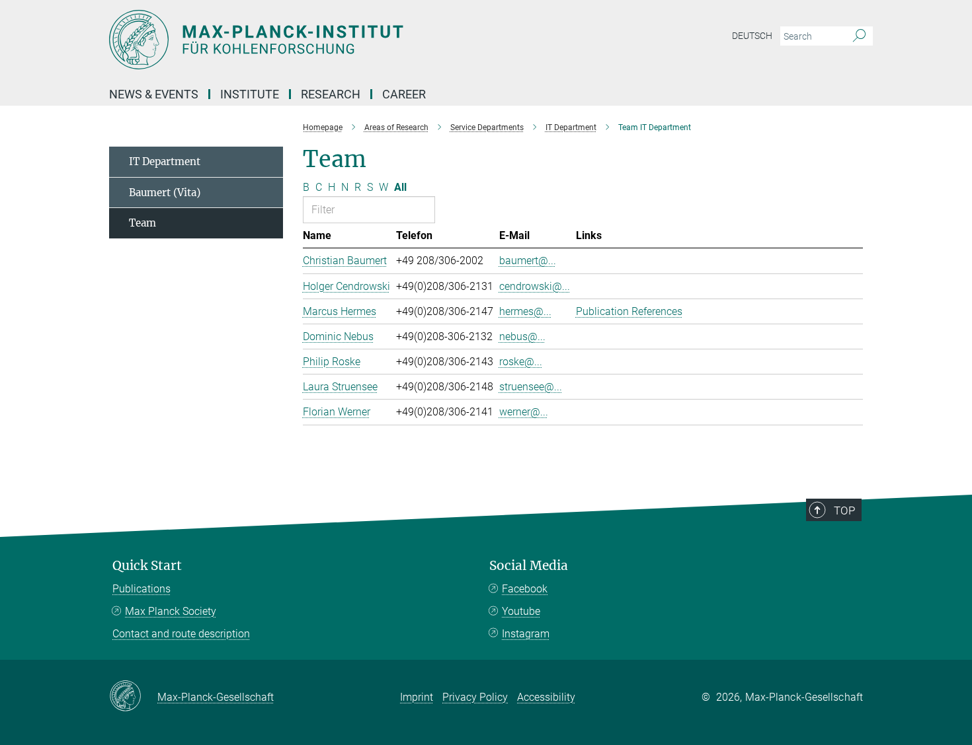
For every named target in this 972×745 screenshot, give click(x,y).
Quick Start (147, 565)
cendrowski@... (534, 286)
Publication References (629, 311)
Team (142, 223)
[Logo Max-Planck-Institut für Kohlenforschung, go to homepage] (357, 39)
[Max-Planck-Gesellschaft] (133, 697)
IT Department (164, 161)
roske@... (520, 361)
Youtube (521, 611)
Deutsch (752, 35)
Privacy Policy (475, 697)
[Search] (859, 36)
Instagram (525, 633)
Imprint (416, 697)
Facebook (524, 589)
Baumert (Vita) (164, 192)
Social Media (528, 565)
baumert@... (527, 260)
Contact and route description (181, 633)
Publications (141, 589)
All (400, 187)
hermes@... (525, 311)
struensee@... (530, 386)
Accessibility (546, 697)
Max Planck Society (170, 611)
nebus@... (522, 336)
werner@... (523, 412)
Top (844, 510)
